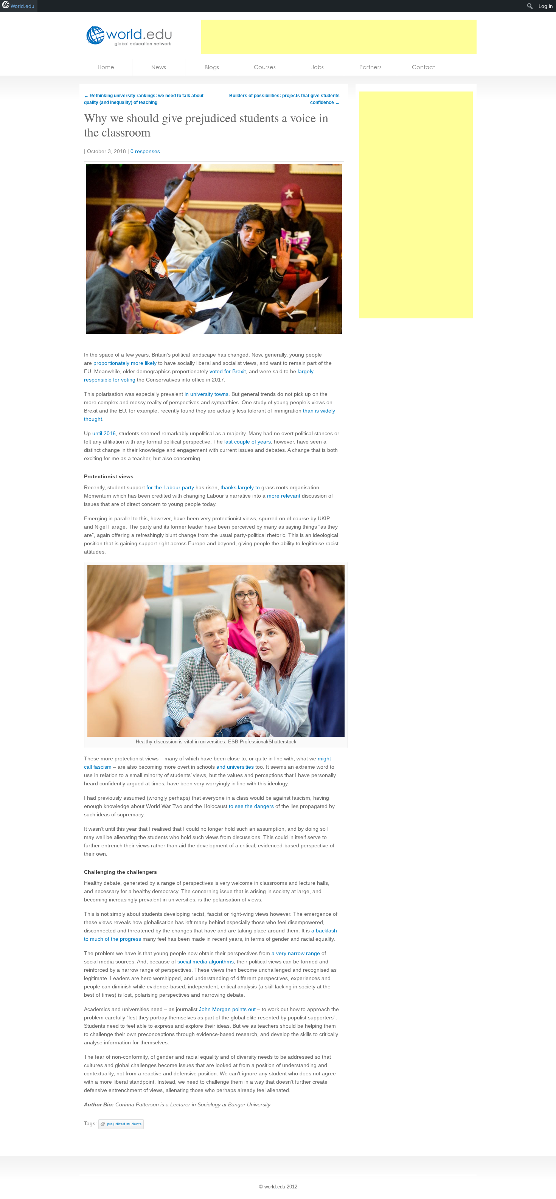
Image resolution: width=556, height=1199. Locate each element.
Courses (265, 67)
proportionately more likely (125, 363)
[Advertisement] (339, 37)
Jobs (317, 67)
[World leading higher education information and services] (126, 35)
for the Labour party (170, 487)
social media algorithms (205, 962)
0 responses (145, 151)
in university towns (206, 394)
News (158, 67)
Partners (370, 67)
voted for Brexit (228, 371)
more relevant (283, 496)
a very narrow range (296, 953)
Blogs (212, 67)
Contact (423, 67)
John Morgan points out (227, 1009)
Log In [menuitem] (546, 6)
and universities (235, 767)
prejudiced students (124, 1124)
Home (106, 67)
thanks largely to (240, 487)
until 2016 (104, 433)
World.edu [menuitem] (22, 6)
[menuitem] (530, 6)
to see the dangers (251, 806)
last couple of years (247, 442)
